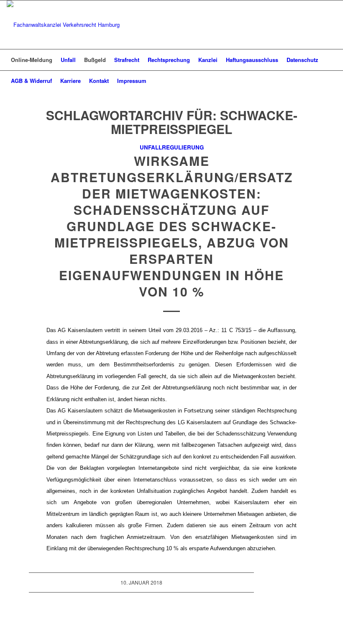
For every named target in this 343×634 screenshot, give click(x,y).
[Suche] (331, 80)
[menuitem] (31, 59)
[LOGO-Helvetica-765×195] (63, 24)
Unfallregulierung (172, 147)
